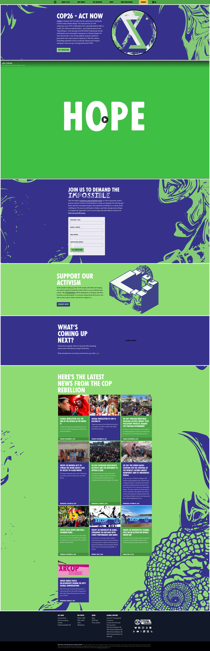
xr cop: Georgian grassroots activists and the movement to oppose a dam (105, 468)
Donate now (63, 304)
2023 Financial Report (114, 629)
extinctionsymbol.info (102, 647)
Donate (143, 2)
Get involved (97, 2)
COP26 (59, 21)
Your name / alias (75, 220)
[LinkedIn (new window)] (148, 631)
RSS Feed (95, 620)
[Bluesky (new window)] (135, 627)
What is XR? (66, 2)
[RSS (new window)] (152, 631)
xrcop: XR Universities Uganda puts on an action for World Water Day (136, 532)
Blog (93, 618)
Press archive (96, 623)
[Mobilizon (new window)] (147, 628)
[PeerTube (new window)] (134, 631)
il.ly (109, 647)
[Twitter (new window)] (141, 631)
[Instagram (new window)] (143, 628)
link (97, 353)
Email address (74, 234)
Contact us (110, 620)
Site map (109, 636)
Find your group (127, 2)
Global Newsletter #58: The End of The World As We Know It (73, 421)
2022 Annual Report (113, 627)
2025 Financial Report (114, 634)
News (111, 2)
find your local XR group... (77, 213)
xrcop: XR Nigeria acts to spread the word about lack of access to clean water (72, 468)
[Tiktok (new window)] (150, 627)
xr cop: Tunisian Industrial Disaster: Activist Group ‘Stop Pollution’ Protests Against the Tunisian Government (136, 422)
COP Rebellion (70, 293)
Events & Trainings (113, 618)
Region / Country (75, 227)
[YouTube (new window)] (138, 631)
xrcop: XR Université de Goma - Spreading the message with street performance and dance (105, 532)
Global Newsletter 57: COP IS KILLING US (104, 420)
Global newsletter (63, 625)
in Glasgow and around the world (90, 201)
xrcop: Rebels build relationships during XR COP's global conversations (73, 583)
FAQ (78, 623)
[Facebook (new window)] (139, 628)
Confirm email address (76, 242)
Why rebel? (81, 2)
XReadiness (81, 625)
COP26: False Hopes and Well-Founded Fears (72, 531)
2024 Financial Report (114, 632)
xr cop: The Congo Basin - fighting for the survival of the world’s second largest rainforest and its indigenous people (136, 470)
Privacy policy (111, 625)
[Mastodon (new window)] (144, 631)
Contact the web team (113, 623)
